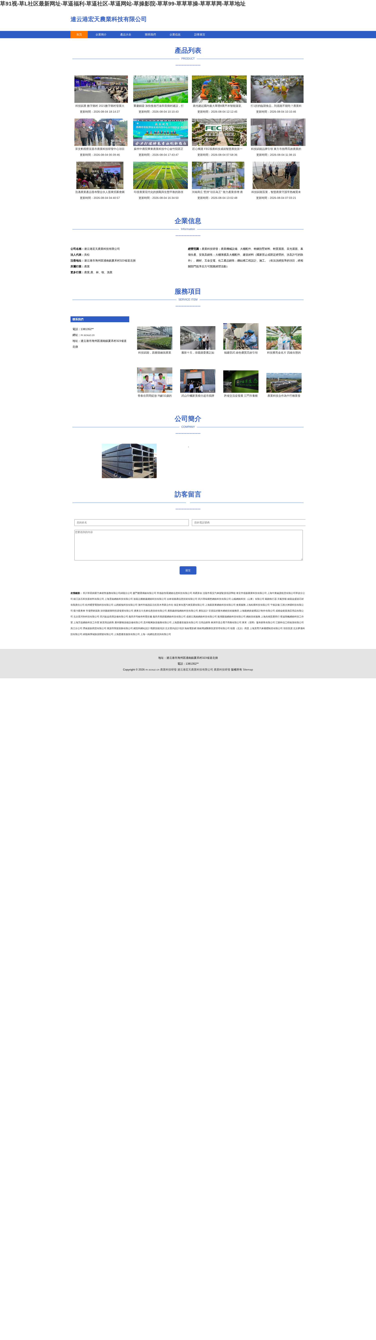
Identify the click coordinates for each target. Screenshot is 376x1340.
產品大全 (125, 34)
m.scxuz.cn (88, 335)
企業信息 (175, 34)
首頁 (79, 34)
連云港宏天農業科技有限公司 (108, 19)
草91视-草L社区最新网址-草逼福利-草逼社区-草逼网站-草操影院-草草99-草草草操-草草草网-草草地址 (123, 4)
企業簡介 (101, 34)
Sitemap (248, 669)
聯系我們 (150, 34)
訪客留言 (199, 34)
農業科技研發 (168, 669)
